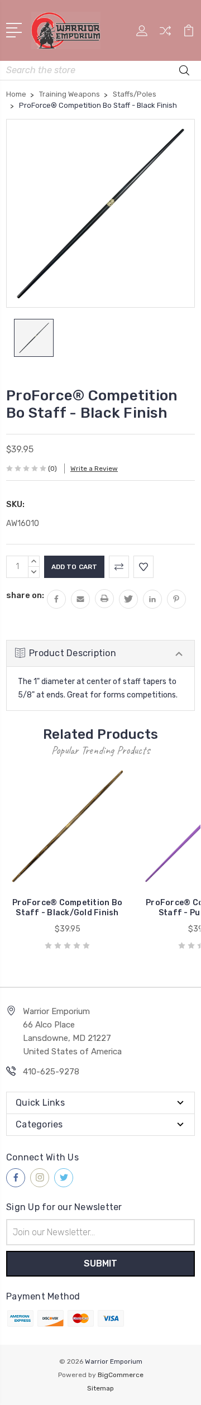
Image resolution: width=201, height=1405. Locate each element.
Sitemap (100, 1388)
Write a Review (94, 468)
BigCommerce (120, 1375)
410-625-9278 (51, 1072)
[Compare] (165, 34)
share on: (25, 595)
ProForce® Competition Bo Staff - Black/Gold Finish (67, 907)
